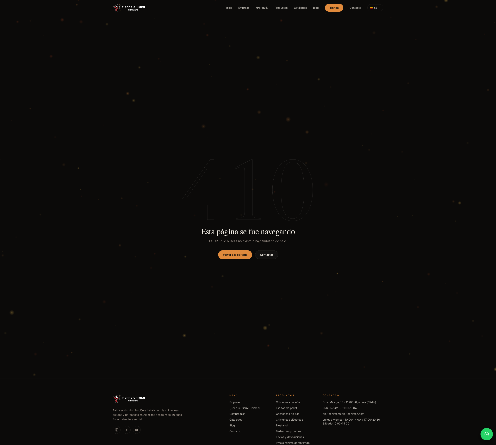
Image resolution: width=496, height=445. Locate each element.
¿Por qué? (262, 7)
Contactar (266, 254)
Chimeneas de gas (287, 413)
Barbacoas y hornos (288, 431)
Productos (281, 7)
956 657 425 (331, 408)
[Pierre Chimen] (129, 398)
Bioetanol (282, 425)
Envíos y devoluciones (290, 437)
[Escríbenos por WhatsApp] (486, 434)
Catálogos (300, 7)
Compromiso (237, 413)
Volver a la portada (235, 254)
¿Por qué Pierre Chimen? (244, 408)
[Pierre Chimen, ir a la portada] (129, 7)
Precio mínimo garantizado (293, 442)
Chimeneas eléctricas (289, 419)
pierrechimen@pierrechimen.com (343, 413)
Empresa (244, 7)
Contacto (355, 7)
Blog (316, 7)
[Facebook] (127, 430)
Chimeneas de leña (288, 402)
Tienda (334, 7)
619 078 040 (350, 408)
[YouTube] (137, 430)
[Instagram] (117, 430)
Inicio (229, 7)
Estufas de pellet (286, 408)
